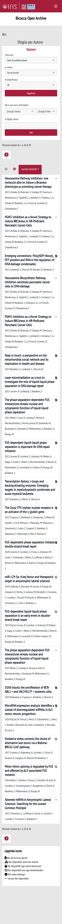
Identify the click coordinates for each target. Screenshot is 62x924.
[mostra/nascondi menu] (56, 6)
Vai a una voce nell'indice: (17, 105)
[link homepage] (10, 6)
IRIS (4, 34)
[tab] (6, 169)
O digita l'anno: (12, 119)
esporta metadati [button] (29, 169)
